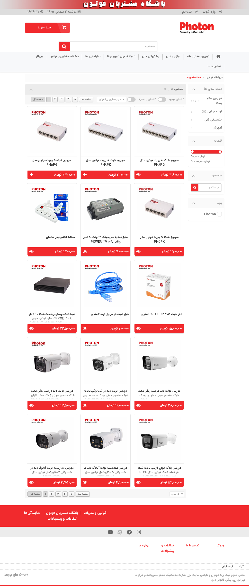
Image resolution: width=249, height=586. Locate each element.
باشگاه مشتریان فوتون (64, 56)
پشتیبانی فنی (150, 56)
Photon (210, 214)
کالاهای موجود (176, 99)
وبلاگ (220, 545)
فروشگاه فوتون (214, 77)
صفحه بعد (86, 99)
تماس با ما (214, 66)
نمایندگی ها (92, 56)
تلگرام (242, 566)
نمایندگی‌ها (32, 513)
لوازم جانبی (173, 56)
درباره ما (144, 545)
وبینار (39, 56)
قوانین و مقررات (95, 513)
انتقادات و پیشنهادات (62, 519)
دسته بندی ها (193, 77)
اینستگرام (227, 566)
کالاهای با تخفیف (147, 99)
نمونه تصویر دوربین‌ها (121, 56)
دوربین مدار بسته (198, 56)
